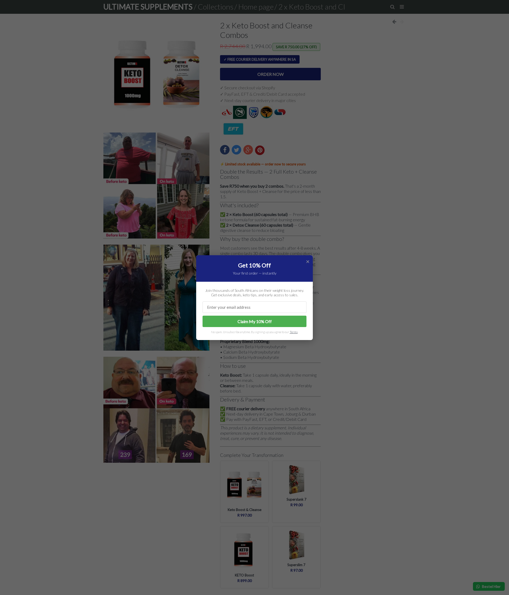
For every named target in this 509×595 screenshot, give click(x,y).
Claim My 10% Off (255, 321)
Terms (294, 332)
